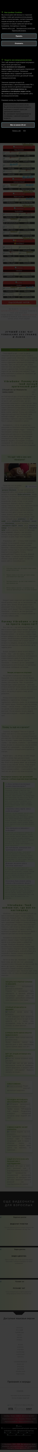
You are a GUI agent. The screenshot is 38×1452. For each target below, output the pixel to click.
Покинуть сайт (16, 130)
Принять (19, 36)
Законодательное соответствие (25, 28)
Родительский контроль (19, 30)
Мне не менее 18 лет (18, 125)
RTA (24, 130)
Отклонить (19, 43)
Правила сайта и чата (8, 28)
